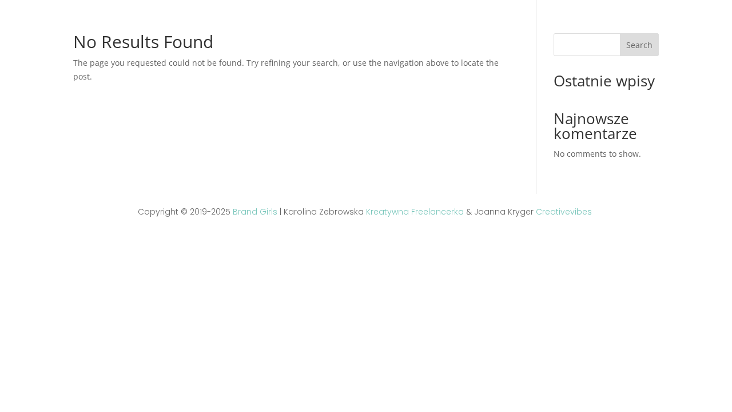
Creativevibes (564, 211)
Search (639, 44)
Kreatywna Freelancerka (415, 211)
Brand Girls (255, 211)
